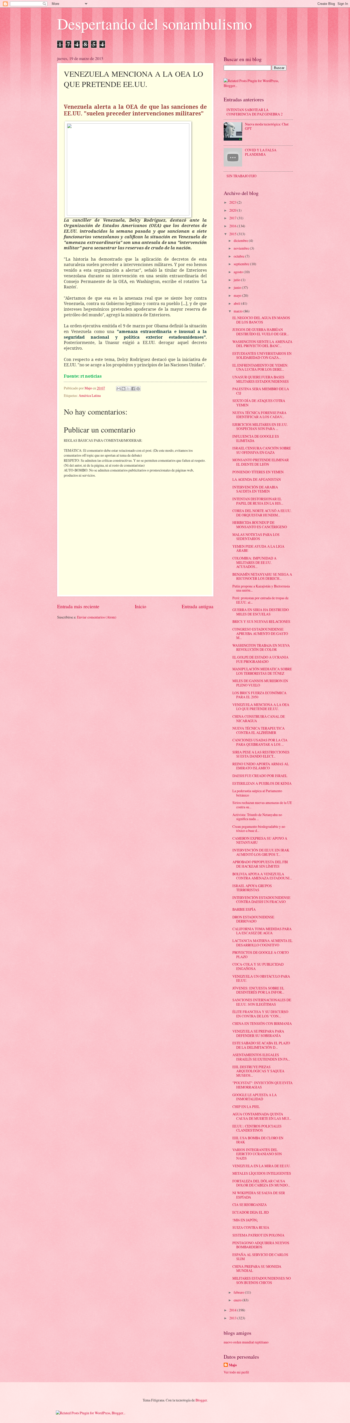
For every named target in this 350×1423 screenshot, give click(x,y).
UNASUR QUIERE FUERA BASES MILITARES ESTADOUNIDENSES (260, 379)
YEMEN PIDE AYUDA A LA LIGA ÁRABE (258, 548)
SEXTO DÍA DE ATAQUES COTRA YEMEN (258, 402)
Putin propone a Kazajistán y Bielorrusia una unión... (261, 588)
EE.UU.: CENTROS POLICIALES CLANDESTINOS (257, 1128)
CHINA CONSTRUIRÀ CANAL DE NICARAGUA (258, 718)
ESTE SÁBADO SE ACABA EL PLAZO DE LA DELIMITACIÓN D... (261, 1045)
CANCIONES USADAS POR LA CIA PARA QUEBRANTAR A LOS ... (259, 742)
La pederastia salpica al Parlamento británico (257, 793)
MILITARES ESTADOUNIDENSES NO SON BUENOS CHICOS (261, 1280)
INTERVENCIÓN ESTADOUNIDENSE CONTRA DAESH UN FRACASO (261, 899)
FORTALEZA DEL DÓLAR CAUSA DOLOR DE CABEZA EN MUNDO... (261, 1183)
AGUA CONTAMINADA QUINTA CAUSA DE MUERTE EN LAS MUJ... (261, 1116)
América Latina (90, 395)
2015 (233, 233)
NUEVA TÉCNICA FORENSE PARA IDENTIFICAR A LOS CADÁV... (259, 414)
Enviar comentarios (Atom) (96, 617)
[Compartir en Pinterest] (138, 388)
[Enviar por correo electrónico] (118, 388)
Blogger (201, 1400)
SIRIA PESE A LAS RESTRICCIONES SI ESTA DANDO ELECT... (261, 754)
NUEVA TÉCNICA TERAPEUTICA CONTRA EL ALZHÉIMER (258, 730)
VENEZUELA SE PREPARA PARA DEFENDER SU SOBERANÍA (258, 1033)
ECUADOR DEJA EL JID (250, 1212)
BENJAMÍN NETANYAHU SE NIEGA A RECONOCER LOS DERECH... (262, 576)
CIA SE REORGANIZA (249, 1204)
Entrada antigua (197, 606)
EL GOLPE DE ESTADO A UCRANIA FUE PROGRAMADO (260, 659)
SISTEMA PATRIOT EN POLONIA (258, 1235)
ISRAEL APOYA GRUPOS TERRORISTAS (252, 887)
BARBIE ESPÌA (244, 909)
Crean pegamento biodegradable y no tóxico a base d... (258, 828)
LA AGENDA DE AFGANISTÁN (256, 479)
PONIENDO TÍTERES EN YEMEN (258, 471)
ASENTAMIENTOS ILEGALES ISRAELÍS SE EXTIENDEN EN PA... (261, 1057)
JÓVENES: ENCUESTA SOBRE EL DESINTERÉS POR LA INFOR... (258, 990)
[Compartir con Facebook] (133, 388)
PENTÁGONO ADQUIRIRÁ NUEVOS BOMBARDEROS (260, 1245)
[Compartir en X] (128, 388)
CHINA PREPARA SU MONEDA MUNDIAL (256, 1268)
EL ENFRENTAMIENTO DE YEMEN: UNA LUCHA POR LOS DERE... (260, 367)
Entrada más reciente (78, 606)
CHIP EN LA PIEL (246, 1106)
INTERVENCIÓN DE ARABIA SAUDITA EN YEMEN (255, 489)
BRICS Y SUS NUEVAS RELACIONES (261, 621)
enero (238, 1300)
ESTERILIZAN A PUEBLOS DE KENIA (262, 783)
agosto (239, 271)
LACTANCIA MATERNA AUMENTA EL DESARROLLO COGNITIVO (262, 942)
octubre (239, 256)
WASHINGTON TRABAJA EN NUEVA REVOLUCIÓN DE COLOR (261, 647)
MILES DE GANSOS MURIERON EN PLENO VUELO (260, 683)
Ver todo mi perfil (236, 1372)
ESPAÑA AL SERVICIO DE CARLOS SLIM (260, 1256)
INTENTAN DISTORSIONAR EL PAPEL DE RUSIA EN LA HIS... (257, 501)
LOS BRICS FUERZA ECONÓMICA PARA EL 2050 (259, 695)
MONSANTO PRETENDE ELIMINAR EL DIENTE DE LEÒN (260, 462)
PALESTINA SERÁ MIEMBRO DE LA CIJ (260, 391)
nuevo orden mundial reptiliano (246, 1342)
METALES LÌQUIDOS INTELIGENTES (261, 1173)
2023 (233, 202)
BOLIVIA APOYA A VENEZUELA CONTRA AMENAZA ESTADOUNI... (262, 876)
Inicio (140, 606)
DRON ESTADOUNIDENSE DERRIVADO (253, 919)
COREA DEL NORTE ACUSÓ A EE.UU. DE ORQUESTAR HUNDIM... (261, 512)
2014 (233, 1310)
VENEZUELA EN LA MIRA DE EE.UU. (261, 1165)
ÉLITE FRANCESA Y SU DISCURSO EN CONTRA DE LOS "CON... (260, 1013)
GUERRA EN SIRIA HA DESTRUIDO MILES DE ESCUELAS (260, 611)
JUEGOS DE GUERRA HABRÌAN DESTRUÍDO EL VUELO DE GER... (260, 331)
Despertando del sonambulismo (154, 23)
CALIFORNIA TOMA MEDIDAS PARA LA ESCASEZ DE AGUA (262, 931)
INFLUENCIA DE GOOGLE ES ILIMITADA (255, 438)
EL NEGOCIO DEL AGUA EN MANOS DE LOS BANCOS (261, 320)
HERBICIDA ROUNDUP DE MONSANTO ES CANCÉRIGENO (259, 524)
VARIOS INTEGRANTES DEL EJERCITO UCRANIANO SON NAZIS (257, 1154)
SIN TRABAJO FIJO (241, 175)
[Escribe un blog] (123, 388)
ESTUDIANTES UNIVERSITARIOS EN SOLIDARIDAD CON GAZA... (262, 355)
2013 (233, 1318)
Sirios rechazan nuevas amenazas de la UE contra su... (262, 804)
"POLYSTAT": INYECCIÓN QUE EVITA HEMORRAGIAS (262, 1085)
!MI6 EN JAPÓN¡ (245, 1220)
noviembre (242, 248)
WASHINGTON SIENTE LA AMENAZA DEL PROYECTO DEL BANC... (262, 343)
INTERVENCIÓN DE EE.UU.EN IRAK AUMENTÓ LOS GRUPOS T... (260, 852)
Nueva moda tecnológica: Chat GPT (267, 126)
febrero (239, 1292)
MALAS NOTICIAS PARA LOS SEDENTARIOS (256, 536)
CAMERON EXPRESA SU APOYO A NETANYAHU (259, 840)
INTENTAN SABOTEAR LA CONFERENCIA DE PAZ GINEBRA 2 (255, 111)
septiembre (242, 263)
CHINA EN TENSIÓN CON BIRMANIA (262, 1023)
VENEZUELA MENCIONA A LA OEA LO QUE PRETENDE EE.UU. (260, 706)
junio (238, 287)
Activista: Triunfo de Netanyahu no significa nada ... (257, 816)
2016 (233, 225)
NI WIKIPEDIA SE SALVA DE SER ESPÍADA (258, 1195)
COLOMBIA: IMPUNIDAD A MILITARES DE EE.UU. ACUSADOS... (254, 562)
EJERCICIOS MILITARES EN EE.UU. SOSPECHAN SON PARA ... (260, 426)
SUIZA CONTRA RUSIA (250, 1227)
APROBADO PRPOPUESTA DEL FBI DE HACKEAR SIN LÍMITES (260, 864)
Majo (233, 1365)
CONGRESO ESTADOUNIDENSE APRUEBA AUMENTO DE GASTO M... (260, 633)
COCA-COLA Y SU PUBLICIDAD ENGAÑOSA (258, 966)
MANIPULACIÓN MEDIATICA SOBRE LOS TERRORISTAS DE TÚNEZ (262, 671)
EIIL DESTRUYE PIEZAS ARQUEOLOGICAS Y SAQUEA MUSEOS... (258, 1071)
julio (237, 279)
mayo (238, 295)
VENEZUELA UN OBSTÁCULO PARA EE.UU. (261, 978)
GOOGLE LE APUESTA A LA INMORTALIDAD (254, 1097)
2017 (233, 217)
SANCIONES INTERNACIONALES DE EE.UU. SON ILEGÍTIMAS (261, 1002)
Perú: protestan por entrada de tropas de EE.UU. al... (260, 600)
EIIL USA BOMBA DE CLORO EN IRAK (257, 1140)
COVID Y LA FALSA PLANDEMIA (260, 152)
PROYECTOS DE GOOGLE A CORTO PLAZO (260, 954)
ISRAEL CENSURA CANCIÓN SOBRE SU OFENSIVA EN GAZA (261, 450)
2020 (233, 210)
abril (237, 303)
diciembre (241, 240)
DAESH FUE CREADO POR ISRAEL (259, 775)
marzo (238, 311)
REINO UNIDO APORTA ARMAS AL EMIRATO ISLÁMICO (260, 766)
